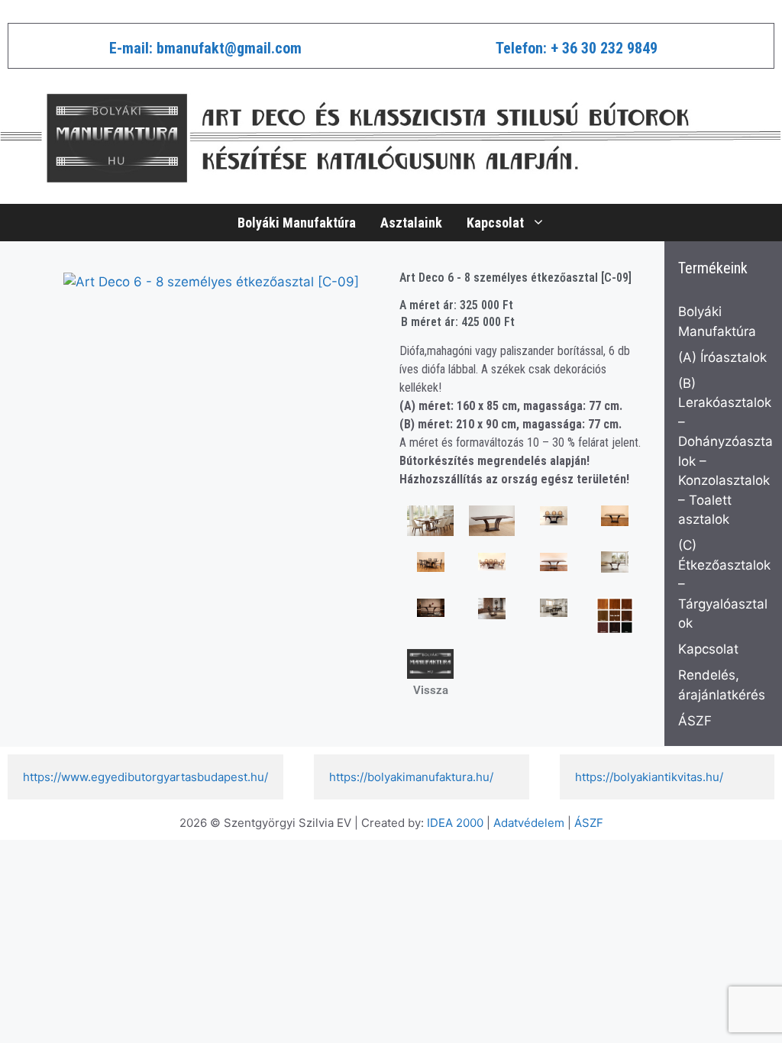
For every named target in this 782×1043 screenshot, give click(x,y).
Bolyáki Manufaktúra (297, 223)
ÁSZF (695, 720)
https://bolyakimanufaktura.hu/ (411, 777)
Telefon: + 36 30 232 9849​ (577, 48)
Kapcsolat (495, 223)
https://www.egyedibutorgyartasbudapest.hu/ (145, 777)
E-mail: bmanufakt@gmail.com (205, 48)
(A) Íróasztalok (722, 357)
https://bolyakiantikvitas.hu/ (649, 777)
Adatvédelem (528, 822)
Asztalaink (411, 223)
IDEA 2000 (455, 822)
